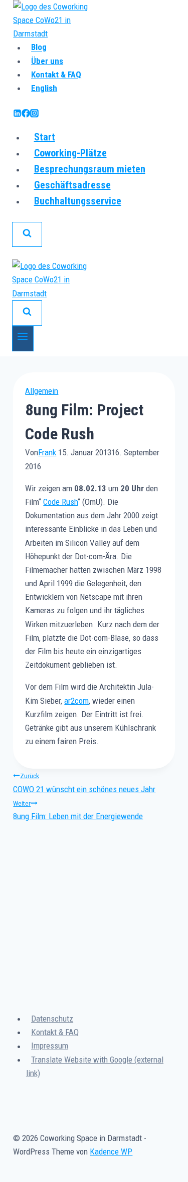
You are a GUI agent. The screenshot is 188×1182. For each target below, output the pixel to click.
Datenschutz (52, 1019)
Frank (47, 452)
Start (44, 137)
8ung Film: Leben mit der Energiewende (78, 810)
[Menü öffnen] (23, 339)
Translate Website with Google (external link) (94, 1066)
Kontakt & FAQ (56, 74)
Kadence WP (111, 1152)
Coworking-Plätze (70, 153)
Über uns (47, 61)
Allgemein (41, 391)
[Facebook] (26, 114)
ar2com (76, 701)
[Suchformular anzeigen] (27, 234)
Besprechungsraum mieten (89, 169)
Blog (39, 47)
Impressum (49, 1046)
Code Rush (60, 502)
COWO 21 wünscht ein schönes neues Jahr (84, 783)
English (44, 88)
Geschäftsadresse (72, 185)
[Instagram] (34, 114)
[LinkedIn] (17, 114)
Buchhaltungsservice (77, 201)
